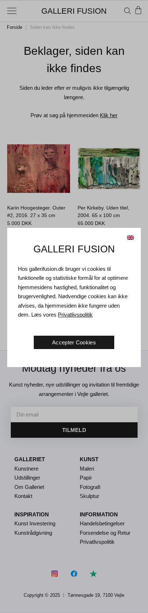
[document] (74, 306)
